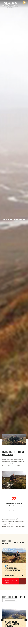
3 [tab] (8, 490)
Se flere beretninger (10, 600)
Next (23, 480)
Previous (5, 480)
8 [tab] (16, 490)
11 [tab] (21, 490)
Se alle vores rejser (19, 542)
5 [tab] (11, 490)
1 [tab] (5, 490)
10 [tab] (19, 490)
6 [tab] (13, 490)
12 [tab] (22, 490)
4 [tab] (10, 490)
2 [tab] (7, 490)
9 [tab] (18, 490)
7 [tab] (15, 490)
